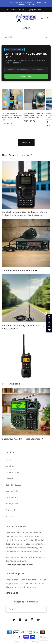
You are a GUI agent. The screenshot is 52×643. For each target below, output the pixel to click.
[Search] (47, 37)
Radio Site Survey (13, 485)
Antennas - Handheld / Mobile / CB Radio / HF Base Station (25, 327)
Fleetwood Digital (22, 642)
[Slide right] (32, 135)
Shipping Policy (12, 491)
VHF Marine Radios (11, 383)
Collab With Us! (12, 472)
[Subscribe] (43, 609)
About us (10, 466)
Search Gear (26, 76)
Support (9, 478)
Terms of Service (13, 510)
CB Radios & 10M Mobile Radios (18, 270)
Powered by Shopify (34, 642)
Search (9, 460)
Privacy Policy (12, 503)
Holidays (9, 516)
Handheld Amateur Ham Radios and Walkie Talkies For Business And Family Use (24, 214)
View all (26, 142)
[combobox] (26, 37)
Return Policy (12, 497)
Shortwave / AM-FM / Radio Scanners (21, 438)
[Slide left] (20, 135)
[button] (3, 18)
